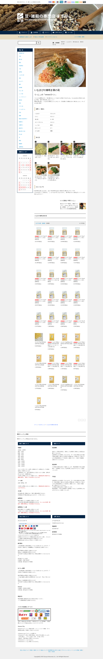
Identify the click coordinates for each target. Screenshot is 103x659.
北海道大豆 (21, 53)
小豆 (20, 68)
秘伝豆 (81, 41)
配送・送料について (35, 650)
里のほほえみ (76, 41)
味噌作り (21, 121)
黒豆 (20, 62)
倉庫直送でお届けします (25, 37)
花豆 (20, 78)
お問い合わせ (58, 32)
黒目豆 (20, 100)
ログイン (47, 32)
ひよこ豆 (21, 90)
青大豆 (20, 59)
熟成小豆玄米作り (23, 118)
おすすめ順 (38, 223)
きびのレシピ (42, 424)
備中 (20, 84)
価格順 (43, 223)
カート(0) (70, 32)
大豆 (20, 56)
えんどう (21, 81)
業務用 (20, 143)
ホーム (35, 424)
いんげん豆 (21, 75)
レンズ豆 (21, 93)
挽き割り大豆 (22, 131)
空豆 (20, 112)
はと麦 (62, 43)
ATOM (53, 651)
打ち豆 (20, 134)
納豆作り (63, 41)
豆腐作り (21, 125)
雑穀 (20, 115)
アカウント (24, 32)
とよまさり (69, 41)
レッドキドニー (22, 96)
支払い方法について (24, 650)
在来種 (20, 87)
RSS (49, 651)
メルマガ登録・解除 (79, 36)
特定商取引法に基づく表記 (54, 650)
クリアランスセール (52, 37)
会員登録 (35, 32)
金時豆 (20, 72)
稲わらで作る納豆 (39, 37)
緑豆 (20, 103)
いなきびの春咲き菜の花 (52, 424)
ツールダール (22, 109)
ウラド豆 (21, 106)
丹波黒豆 (21, 65)
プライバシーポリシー (67, 650)
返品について (44, 650)
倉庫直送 (21, 146)
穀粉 (20, 140)
